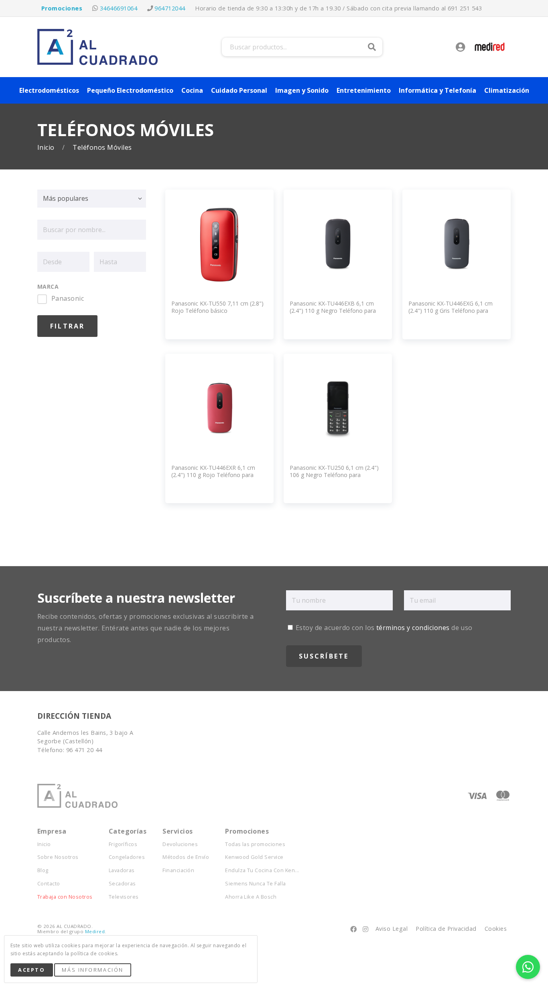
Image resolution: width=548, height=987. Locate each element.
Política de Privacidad (446, 928)
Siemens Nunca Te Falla (255, 883)
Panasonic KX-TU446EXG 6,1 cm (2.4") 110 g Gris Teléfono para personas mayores (450, 311)
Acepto (31, 969)
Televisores (124, 896)
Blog (43, 870)
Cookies (496, 928)
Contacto (48, 883)
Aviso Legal (391, 928)
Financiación (178, 870)
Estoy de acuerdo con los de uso (383, 627)
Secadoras (122, 883)
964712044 (169, 8)
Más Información (92, 969)
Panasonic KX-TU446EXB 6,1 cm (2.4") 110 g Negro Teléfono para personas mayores (333, 311)
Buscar (371, 47)
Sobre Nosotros (58, 857)
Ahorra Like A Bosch (250, 896)
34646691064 (118, 8)
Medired (95, 931)
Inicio (46, 147)
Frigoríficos (123, 844)
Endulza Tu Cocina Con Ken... (262, 870)
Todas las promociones (255, 844)
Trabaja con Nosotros (65, 896)
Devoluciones (180, 844)
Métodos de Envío (185, 857)
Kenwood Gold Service (254, 857)
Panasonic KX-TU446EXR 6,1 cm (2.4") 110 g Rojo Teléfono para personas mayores (213, 475)
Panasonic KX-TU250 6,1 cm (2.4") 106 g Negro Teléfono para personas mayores (334, 475)
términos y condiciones (413, 627)
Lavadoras (122, 870)
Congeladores (127, 857)
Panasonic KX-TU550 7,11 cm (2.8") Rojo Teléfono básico (217, 307)
